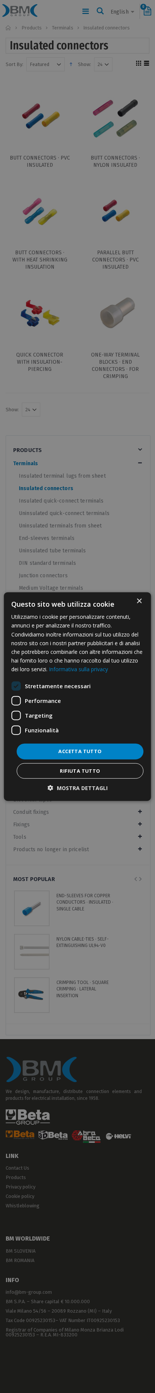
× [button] (139, 601)
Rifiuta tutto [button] (80, 770)
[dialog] (77, 696)
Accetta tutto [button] (80, 751)
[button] (78, 787)
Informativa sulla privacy (78, 669)
